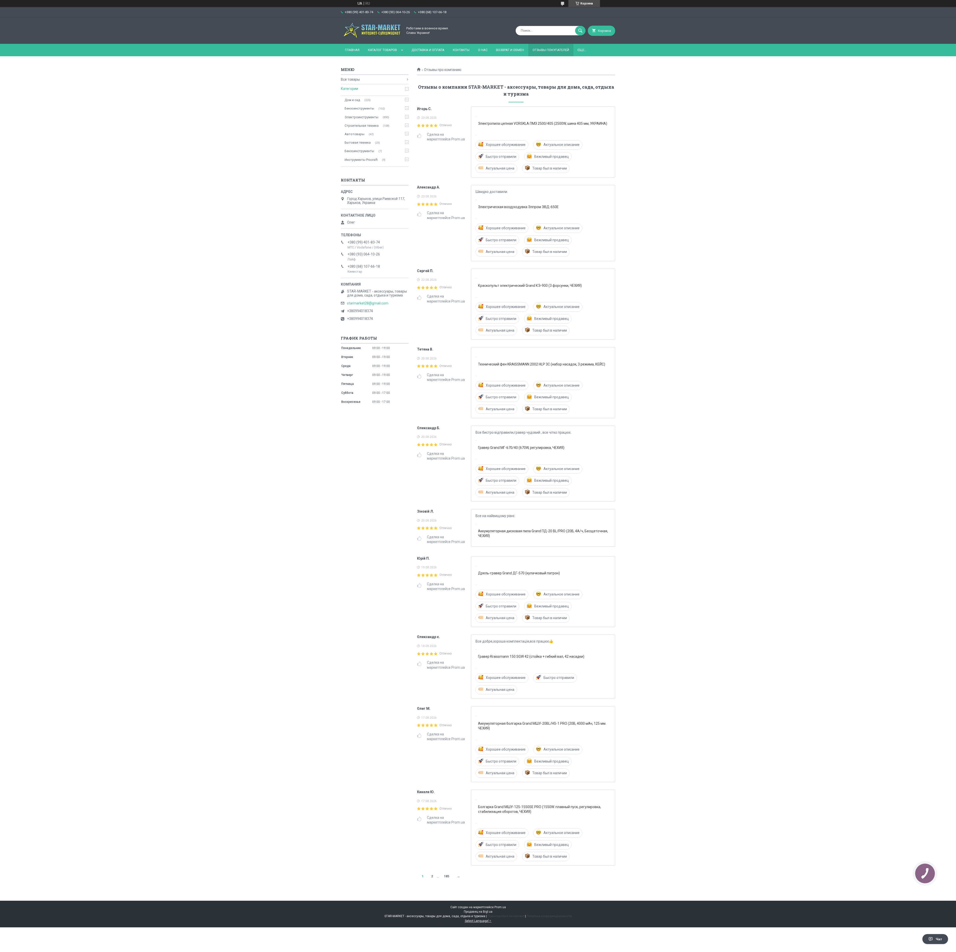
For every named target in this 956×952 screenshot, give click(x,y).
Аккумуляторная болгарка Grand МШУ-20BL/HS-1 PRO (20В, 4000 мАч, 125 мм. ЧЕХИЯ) (542, 725)
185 (446, 876)
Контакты (461, 50)
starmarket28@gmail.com (367, 303)
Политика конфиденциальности (549, 916)
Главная (352, 50)
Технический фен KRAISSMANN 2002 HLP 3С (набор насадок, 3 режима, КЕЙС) (541, 364)
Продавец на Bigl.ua (478, 911)
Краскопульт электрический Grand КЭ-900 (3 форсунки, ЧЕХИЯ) (530, 286)
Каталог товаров (382, 50)
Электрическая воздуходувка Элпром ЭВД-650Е (518, 207)
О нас (482, 50)
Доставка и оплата (428, 50)
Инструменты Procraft (361, 160)
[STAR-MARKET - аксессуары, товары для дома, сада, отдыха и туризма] (371, 38)
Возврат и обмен (510, 50)
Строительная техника (362, 125)
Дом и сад (352, 100)
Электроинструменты (361, 117)
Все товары (350, 79)
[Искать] (580, 30)
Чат (939, 939)
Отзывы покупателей (551, 50)
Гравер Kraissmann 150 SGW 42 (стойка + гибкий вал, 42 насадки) (531, 656)
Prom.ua (500, 907)
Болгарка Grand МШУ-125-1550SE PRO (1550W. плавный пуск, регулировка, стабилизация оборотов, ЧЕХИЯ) (539, 809)
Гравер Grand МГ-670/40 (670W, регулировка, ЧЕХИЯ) (521, 448)
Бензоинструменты (359, 108)
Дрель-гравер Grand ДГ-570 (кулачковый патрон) (519, 573)
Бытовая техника (358, 142)
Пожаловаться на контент (505, 916)
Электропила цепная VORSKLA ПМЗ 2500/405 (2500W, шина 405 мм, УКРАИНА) (542, 123)
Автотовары (354, 134)
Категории (349, 89)
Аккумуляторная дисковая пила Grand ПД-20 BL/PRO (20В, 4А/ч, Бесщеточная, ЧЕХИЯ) (543, 533)
